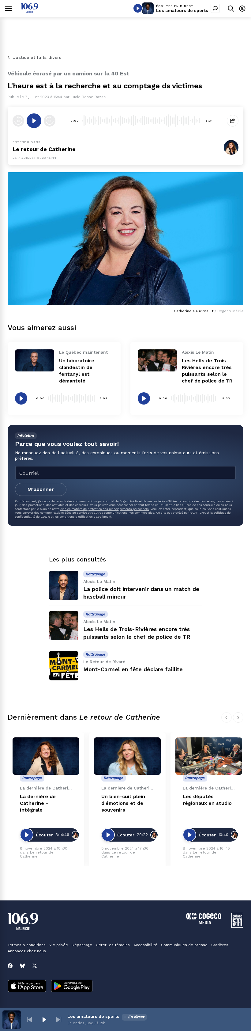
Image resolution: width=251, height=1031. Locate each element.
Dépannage (82, 945)
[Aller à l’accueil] (30, 11)
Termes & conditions (27, 945)
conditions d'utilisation (76, 516)
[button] (29, 1020)
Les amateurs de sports (182, 10)
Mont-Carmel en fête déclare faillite (133, 669)
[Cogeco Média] (203, 923)
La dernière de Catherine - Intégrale (38, 803)
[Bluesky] (22, 965)
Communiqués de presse (184, 945)
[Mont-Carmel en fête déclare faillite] (63, 665)
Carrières (219, 945)
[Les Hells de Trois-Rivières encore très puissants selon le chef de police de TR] (157, 360)
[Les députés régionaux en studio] (208, 756)
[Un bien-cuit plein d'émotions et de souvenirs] (127, 756)
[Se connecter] (242, 8)
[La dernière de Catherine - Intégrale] (46, 756)
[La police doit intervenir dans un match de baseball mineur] (63, 585)
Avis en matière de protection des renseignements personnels (104, 509)
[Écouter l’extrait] (34, 120)
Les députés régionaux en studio (207, 799)
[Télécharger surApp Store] (27, 986)
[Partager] (232, 121)
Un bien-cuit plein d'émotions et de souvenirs (123, 803)
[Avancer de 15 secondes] (49, 121)
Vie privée (58, 945)
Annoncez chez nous (27, 951)
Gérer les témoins (113, 945)
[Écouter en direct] (138, 8)
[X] (34, 965)
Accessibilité (145, 945)
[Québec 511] (237, 926)
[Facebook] (10, 965)
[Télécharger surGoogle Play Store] (71, 986)
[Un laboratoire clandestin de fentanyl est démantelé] (34, 360)
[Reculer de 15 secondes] (18, 121)
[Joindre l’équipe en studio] (215, 8)
